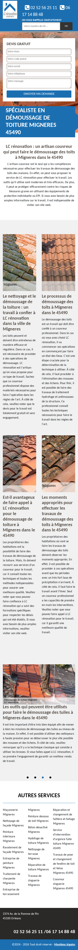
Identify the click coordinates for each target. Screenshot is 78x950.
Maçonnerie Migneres (10, 812)
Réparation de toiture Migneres (38, 867)
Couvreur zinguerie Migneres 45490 (63, 884)
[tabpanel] (39, 715)
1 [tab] (28, 777)
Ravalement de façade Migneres (13, 850)
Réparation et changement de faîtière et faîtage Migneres (64, 817)
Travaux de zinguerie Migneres (34, 881)
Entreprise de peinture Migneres (11, 863)
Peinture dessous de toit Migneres (38, 819)
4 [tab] (50, 777)
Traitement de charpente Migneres (11, 879)
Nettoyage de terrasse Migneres (36, 854)
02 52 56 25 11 (43, 8)
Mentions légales (64, 944)
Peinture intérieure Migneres (9, 837)
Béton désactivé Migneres (38, 830)
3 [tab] (43, 777)
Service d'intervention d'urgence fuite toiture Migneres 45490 (63, 839)
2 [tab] (35, 777)
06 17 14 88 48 (60, 932)
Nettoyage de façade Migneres (13, 823)
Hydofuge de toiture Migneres (38, 841)
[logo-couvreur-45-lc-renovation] (10, 15)
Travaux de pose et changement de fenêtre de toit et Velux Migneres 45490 (64, 864)
